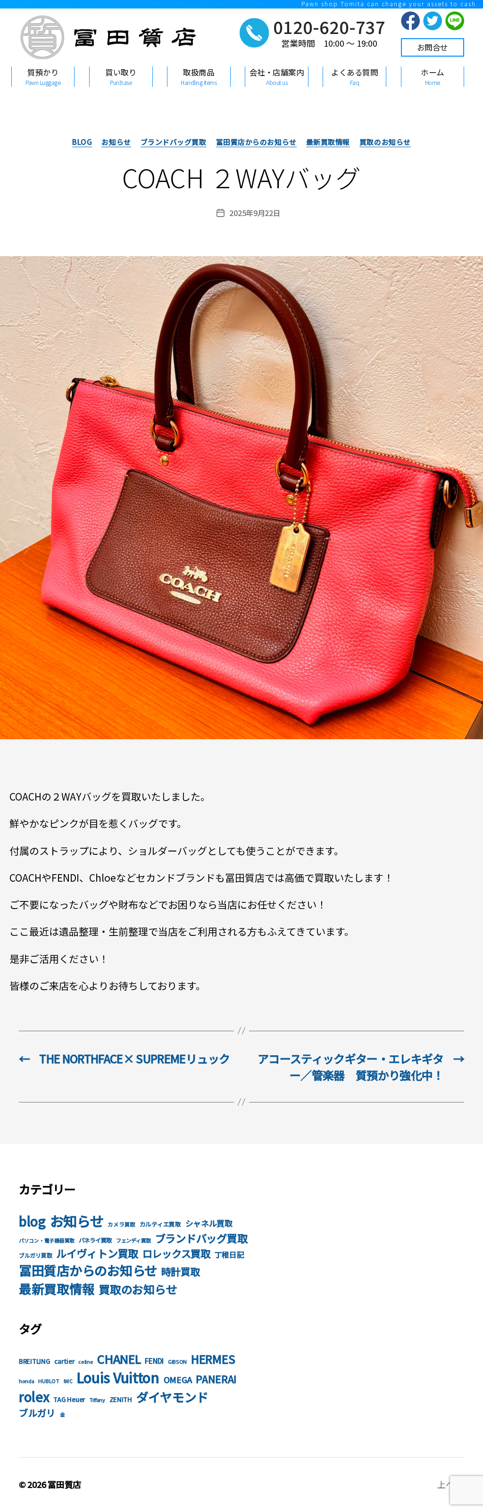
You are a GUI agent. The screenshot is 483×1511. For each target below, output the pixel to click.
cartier (64, 1361)
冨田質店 (64, 1484)
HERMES (213, 1359)
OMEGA (178, 1379)
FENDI (154, 1360)
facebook (410, 20)
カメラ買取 (121, 1224)
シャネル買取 (209, 1223)
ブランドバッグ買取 (174, 142)
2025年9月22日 (254, 212)
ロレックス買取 (176, 1253)
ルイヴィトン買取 (97, 1253)
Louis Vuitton (117, 1377)
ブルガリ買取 (35, 1255)
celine (85, 1361)
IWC (68, 1381)
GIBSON (177, 1361)
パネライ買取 (95, 1240)
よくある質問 (354, 76)
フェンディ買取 (133, 1240)
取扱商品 (199, 76)
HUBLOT (48, 1381)
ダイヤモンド (172, 1396)
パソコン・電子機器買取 (47, 1240)
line (454, 20)
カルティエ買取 (160, 1223)
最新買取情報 (328, 142)
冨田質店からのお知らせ (256, 142)
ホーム (432, 76)
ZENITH (120, 1399)
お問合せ (432, 47)
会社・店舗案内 (277, 76)
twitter (432, 20)
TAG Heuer (69, 1399)
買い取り (120, 76)
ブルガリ (37, 1412)
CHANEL (119, 1358)
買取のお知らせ (385, 142)
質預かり (42, 76)
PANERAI (216, 1378)
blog (82, 142)
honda (26, 1381)
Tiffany (97, 1399)
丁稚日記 (229, 1254)
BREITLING (34, 1361)
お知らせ (116, 142)
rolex (34, 1396)
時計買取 (180, 1271)
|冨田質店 (106, 44)
